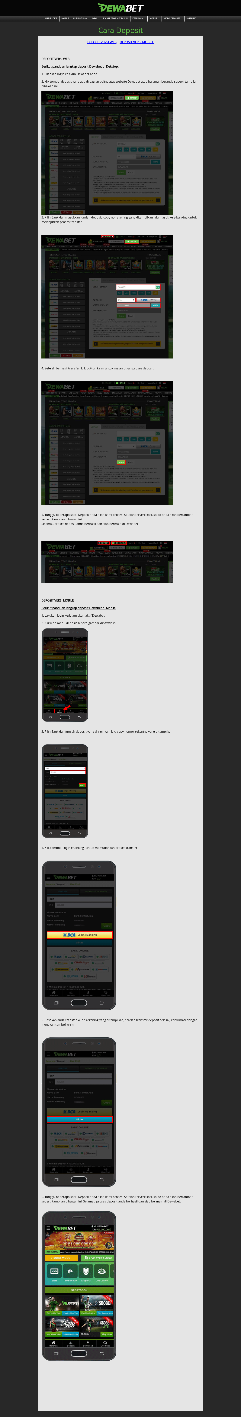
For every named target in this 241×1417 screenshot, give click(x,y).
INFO (95, 18)
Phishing (191, 18)
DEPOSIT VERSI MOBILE (137, 42)
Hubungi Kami (80, 18)
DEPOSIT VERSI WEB (102, 42)
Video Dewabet (172, 18)
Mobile (65, 18)
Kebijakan (138, 18)
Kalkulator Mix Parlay (115, 18)
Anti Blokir (51, 18)
